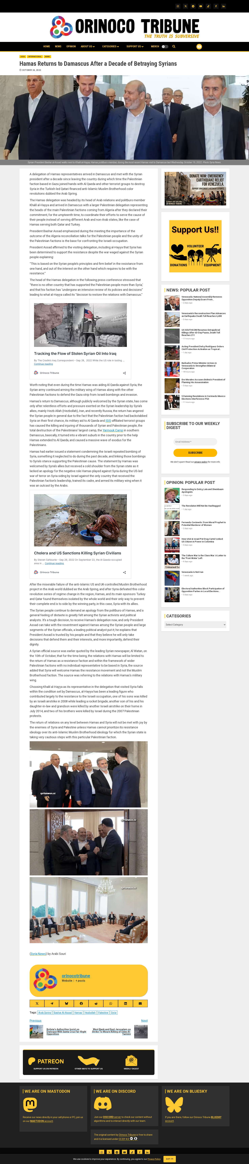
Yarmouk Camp (113, 430)
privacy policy (200, 462)
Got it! (169, 1159)
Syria (113, 1012)
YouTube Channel (193, 46)
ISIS (108, 420)
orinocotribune (76, 975)
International (35, 56)
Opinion (71, 46)
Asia (23, 56)
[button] (174, 46)
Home (46, 46)
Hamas (78, 1012)
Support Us (134, 46)
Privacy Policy (154, 1159)
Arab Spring (44, 1012)
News (58, 46)
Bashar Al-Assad (63, 1012)
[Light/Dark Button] (165, 46)
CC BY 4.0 (124, 1139)
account (41, 1121)
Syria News (38, 953)
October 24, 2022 (31, 70)
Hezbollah (90, 1012)
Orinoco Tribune (127, 1134)
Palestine (103, 1012)
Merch (155, 46)
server (112, 1117)
